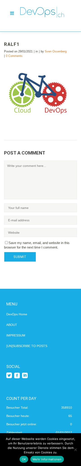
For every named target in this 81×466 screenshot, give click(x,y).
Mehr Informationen (47, 459)
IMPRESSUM (15, 335)
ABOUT (11, 325)
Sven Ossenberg (56, 51)
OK (24, 459)
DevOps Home (16, 314)
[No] (75, 449)
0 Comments (14, 56)
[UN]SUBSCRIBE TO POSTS (26, 346)
